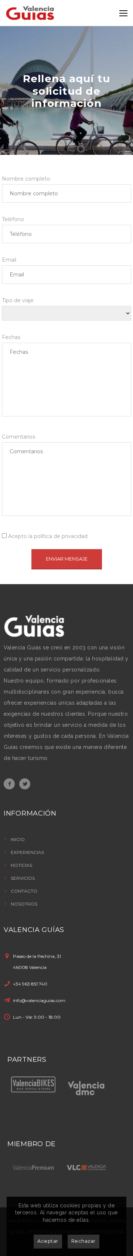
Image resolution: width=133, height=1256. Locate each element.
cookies (70, 1205)
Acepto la (47, 536)
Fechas (11, 337)
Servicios (23, 878)
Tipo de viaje (18, 300)
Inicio (18, 839)
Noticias (21, 865)
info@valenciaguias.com (39, 1000)
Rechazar (83, 1241)
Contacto (24, 891)
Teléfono (13, 219)
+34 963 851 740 (30, 984)
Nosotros (24, 904)
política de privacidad (61, 536)
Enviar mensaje (67, 559)
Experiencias (27, 852)
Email (9, 260)
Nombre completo (26, 178)
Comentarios (18, 436)
